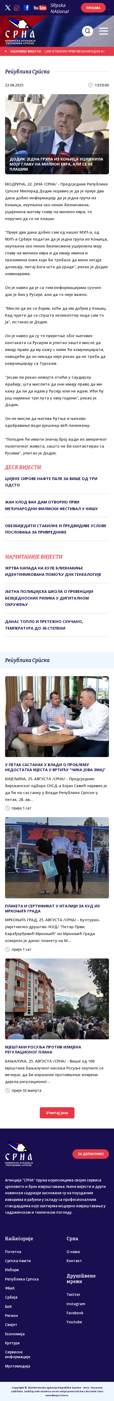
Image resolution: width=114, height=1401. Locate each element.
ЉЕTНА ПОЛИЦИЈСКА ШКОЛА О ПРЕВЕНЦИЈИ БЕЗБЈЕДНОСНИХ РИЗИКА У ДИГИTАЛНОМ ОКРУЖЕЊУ (49, 598)
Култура (12, 1343)
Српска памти (18, 1260)
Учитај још (57, 1112)
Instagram (76, 1303)
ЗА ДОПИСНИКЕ (91, 1154)
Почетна (13, 1251)
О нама (73, 1251)
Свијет (11, 1324)
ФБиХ (10, 1288)
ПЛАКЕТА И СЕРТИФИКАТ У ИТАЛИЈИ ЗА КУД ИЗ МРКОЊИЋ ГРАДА (52, 908)
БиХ (8, 1306)
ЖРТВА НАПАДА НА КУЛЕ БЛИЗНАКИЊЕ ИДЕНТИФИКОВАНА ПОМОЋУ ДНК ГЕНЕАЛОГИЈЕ (53, 571)
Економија (15, 1334)
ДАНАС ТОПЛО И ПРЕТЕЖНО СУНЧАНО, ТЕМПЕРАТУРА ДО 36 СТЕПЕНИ (44, 624)
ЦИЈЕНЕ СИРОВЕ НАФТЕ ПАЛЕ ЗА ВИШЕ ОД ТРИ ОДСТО (51, 481)
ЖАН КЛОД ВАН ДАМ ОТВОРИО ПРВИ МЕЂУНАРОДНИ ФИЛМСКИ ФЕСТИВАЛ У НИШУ (51, 505)
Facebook (75, 1313)
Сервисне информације (17, 1354)
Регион (11, 1315)
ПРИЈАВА (93, 8)
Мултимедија (17, 1366)
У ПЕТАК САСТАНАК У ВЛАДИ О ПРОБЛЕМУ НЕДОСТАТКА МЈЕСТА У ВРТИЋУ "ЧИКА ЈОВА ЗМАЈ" (55, 767)
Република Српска (22, 1279)
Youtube (74, 1322)
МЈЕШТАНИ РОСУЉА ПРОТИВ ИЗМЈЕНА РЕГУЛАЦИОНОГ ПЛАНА (43, 1049)
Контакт (74, 1260)
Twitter (73, 1294)
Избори (12, 1269)
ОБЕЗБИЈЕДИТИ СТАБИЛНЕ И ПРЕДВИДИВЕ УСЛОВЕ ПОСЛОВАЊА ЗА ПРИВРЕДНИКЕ (55, 529)
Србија (11, 1297)
